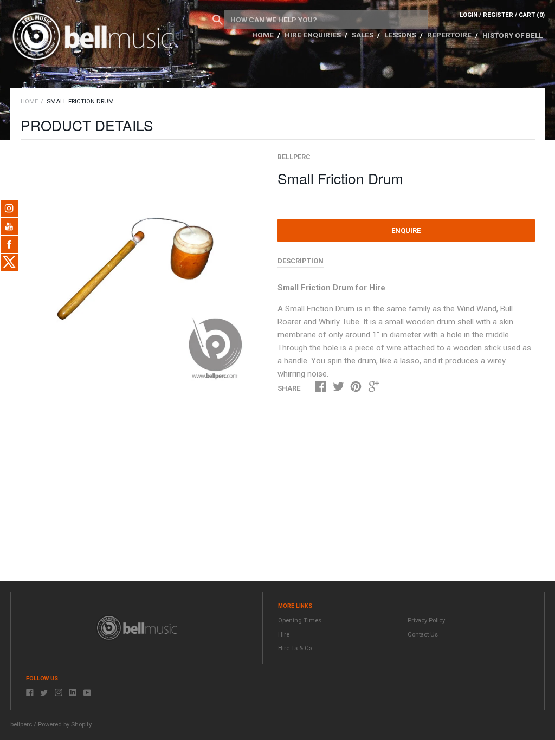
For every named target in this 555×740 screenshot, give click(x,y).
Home (263, 34)
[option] (137, 268)
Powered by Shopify (65, 724)
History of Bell (512, 35)
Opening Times (299, 620)
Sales (363, 34)
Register (498, 14)
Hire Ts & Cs (295, 648)
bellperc (294, 157)
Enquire (406, 230)
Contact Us (423, 634)
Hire (283, 634)
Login (468, 14)
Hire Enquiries (314, 34)
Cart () (532, 14)
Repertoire (450, 34)
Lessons (401, 34)
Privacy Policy (426, 620)
